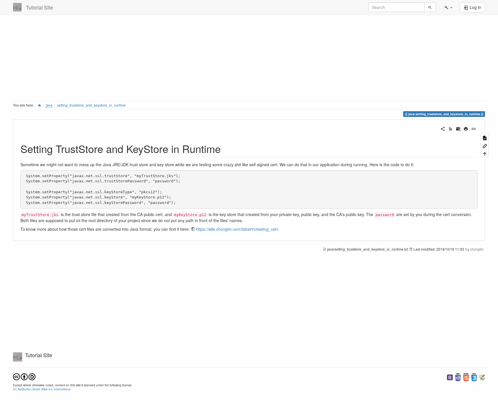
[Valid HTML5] (466, 376)
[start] (39, 105)
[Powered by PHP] (458, 376)
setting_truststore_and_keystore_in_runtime (91, 105)
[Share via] (442, 128)
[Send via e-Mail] (458, 128)
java (49, 105)
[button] (448, 7)
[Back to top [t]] (484, 153)
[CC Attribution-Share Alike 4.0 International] (24, 376)
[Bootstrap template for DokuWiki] (450, 376)
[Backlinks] (484, 145)
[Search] (430, 7)
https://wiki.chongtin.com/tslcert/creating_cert (237, 229)
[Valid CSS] (474, 376)
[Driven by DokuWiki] (482, 376)
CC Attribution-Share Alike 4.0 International (41, 389)
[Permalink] (473, 128)
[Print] (465, 128)
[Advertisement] (186, 59)
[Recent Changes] (450, 128)
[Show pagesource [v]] (484, 137)
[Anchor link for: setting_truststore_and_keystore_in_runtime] (226, 148)
